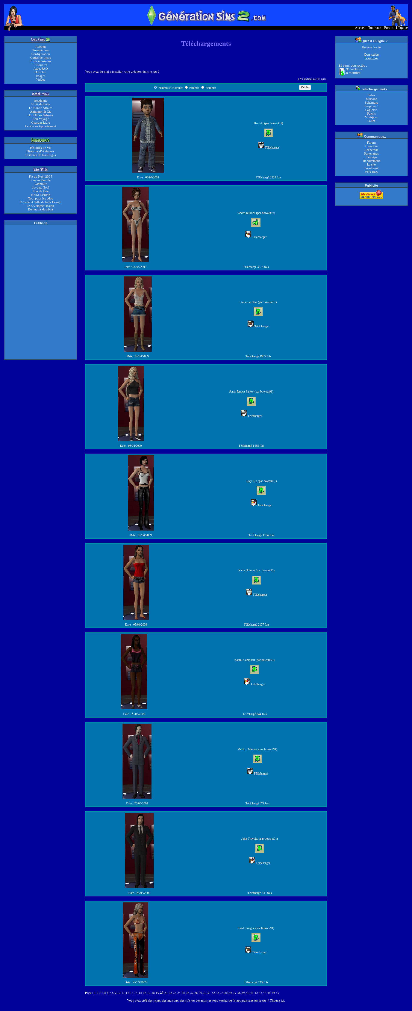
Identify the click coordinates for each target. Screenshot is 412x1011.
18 (153, 992)
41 (252, 992)
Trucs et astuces (40, 61)
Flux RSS (371, 171)
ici (282, 1000)
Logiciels (371, 110)
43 (260, 992)
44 (265, 992)
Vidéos (40, 79)
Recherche (371, 150)
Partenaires (371, 153)
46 (273, 992)
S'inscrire (371, 58)
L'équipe (402, 27)
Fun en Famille (41, 180)
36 (230, 992)
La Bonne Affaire (40, 108)
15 (140, 992)
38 (239, 992)
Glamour (41, 184)
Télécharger (272, 147)
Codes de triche (40, 57)
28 (196, 992)
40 (247, 992)
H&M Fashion (40, 194)
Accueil (360, 27)
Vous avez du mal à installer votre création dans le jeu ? (122, 71)
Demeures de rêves (40, 209)
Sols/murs (371, 102)
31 (209, 992)
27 (192, 992)
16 (144, 992)
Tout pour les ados (40, 198)
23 (174, 992)
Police (371, 121)
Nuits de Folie (40, 104)
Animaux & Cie (40, 111)
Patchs (371, 113)
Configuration (40, 54)
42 (256, 992)
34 (222, 992)
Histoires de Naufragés (40, 155)
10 (119, 992)
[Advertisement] (40, 291)
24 (179, 992)
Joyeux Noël (40, 187)
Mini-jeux (371, 117)
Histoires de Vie (40, 147)
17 (149, 992)
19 (157, 992)
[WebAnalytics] (371, 201)
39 (243, 992)
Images (40, 76)
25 (183, 992)
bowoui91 (276, 123)
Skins (371, 95)
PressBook (371, 168)
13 (131, 992)
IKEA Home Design (40, 205)
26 (187, 992)
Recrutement (371, 161)
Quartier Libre (40, 122)
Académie (40, 100)
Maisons (371, 99)
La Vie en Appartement (40, 126)
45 (269, 992)
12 (127, 992)
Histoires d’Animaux (41, 151)
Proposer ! (371, 106)
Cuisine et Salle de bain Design (40, 202)
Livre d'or (371, 146)
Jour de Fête (40, 191)
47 (277, 992)
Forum (388, 27)
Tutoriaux (374, 27)
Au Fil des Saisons (40, 115)
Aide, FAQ (40, 68)
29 (200, 992)
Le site (371, 164)
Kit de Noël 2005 (40, 176)
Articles (40, 72)
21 (166, 992)
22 (170, 992)
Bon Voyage (40, 119)
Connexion (371, 54)
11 (123, 992)
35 (226, 992)
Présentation (40, 50)
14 (136, 992)
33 (217, 992)
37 (234, 992)
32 (213, 992)
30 (204, 992)
